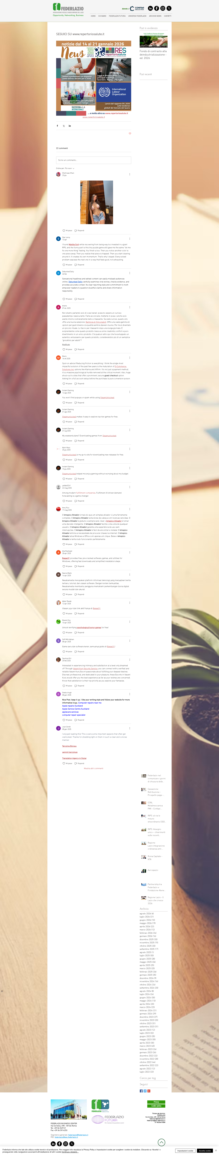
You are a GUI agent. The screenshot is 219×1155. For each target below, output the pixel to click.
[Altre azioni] (129, 174)
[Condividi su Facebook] (57, 126)
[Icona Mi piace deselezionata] (64, 230)
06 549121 (61, 1128)
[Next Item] (163, 40)
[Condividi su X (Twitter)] (63, 126)
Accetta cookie (205, 1150)
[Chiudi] (215, 1150)
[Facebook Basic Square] (141, 1090)
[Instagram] (162, 8)
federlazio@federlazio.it (157, 1119)
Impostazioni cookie (185, 1150)
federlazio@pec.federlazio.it (156, 1121)
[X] (169, 8)
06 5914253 (62, 1130)
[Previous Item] (144, 40)
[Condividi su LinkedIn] (70, 126)
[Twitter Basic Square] (145, 1090)
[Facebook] (156, 8)
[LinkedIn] (150, 8)
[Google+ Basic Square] (148, 1090)
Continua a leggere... (70, 1152)
